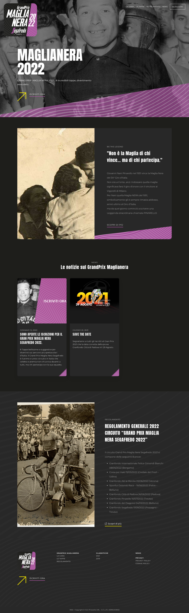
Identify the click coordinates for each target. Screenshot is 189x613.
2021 (98, 556)
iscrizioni (177, 7)
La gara (61, 556)
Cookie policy (143, 563)
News (165, 7)
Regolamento (153, 7)
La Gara (130, 7)
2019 (98, 559)
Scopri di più (115, 225)
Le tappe (140, 7)
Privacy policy (143, 561)
